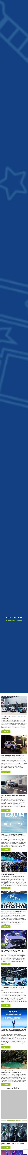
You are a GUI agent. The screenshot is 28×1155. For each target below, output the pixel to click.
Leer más (6, 731)
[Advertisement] (14, 1104)
